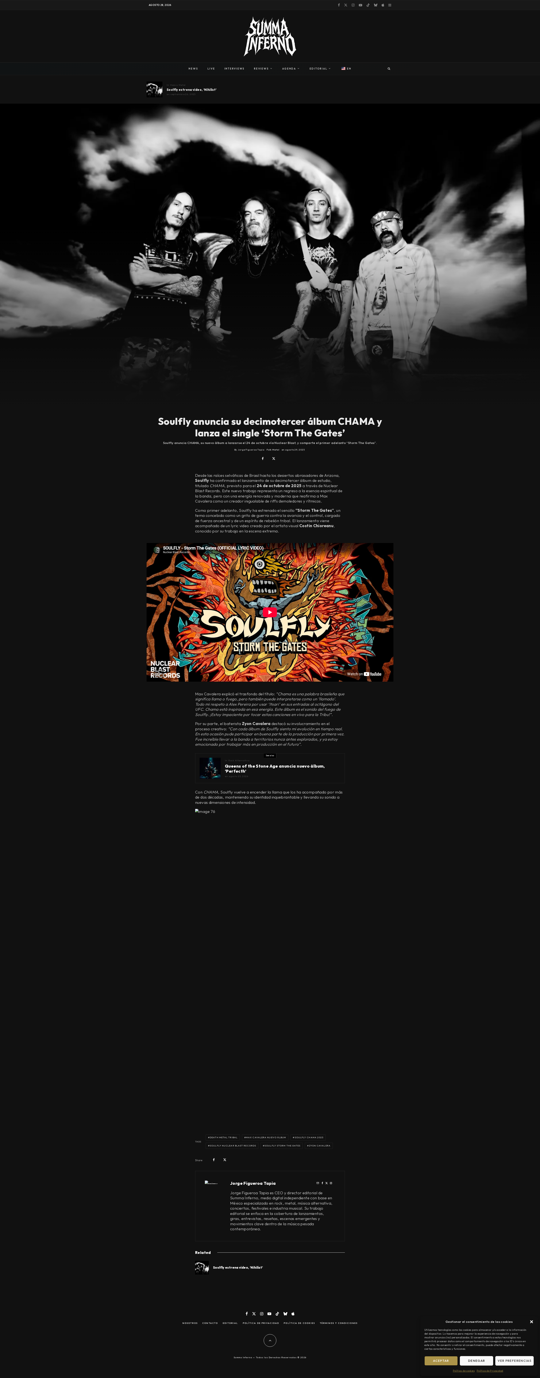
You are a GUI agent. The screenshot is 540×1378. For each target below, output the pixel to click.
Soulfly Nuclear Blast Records (233, 1145)
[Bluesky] (375, 5)
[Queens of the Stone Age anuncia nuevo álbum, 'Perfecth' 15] (210, 768)
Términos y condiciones (339, 1323)
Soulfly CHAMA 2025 (309, 1137)
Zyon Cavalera (320, 1145)
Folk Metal (273, 449)
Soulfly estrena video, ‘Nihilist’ (192, 90)
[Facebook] (339, 5)
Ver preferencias (514, 1361)
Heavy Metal (178, 84)
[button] (531, 1322)
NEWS (193, 68)
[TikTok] (368, 5)
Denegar (476, 1361)
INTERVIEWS (234, 68)
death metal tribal (224, 1137)
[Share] (263, 458)
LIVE (211, 68)
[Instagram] (353, 5)
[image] (154, 89)
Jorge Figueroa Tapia (253, 1183)
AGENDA (289, 68)
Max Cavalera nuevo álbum (266, 1137)
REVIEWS (261, 68)
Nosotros (190, 1323)
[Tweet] (273, 458)
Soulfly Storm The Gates (282, 1145)
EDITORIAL (319, 68)
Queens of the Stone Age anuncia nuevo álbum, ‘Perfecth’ (275, 769)
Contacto (210, 1323)
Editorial (230, 1323)
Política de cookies (464, 1370)
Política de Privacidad (490, 1370)
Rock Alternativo (239, 760)
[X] (346, 5)
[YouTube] (360, 5)
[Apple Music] (382, 5)
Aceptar (441, 1361)
